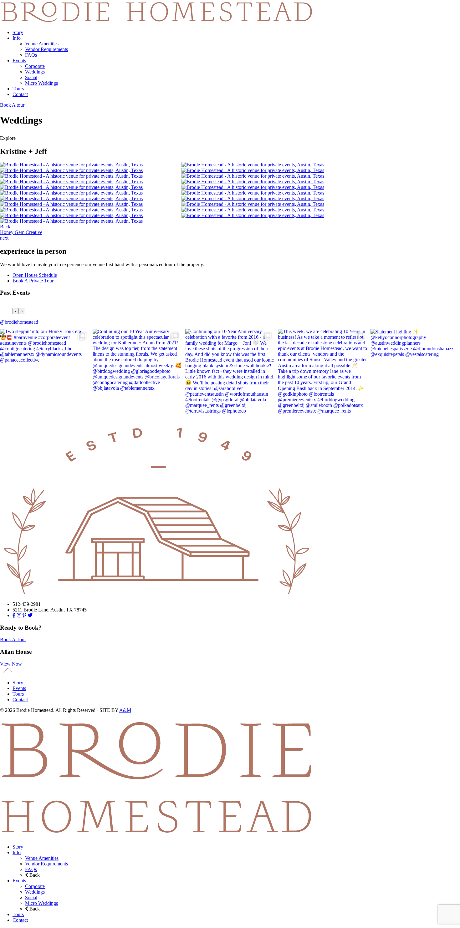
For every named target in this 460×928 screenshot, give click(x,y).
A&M (125, 710)
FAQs (31, 55)
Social (31, 77)
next (4, 238)
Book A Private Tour (33, 280)
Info (17, 38)
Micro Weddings (41, 83)
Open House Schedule (35, 275)
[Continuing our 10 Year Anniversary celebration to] (137, 373)
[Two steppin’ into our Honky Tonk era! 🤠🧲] (44, 373)
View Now (11, 664)
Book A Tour (13, 639)
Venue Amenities (42, 43)
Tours (18, 88)
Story (18, 32)
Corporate (35, 66)
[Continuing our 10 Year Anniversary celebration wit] (230, 373)
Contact (20, 94)
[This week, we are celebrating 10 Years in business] (322, 373)
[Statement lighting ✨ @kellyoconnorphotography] (415, 373)
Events (19, 60)
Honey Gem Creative (21, 232)
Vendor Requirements (46, 49)
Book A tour (12, 105)
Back (5, 226)
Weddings (35, 71)
